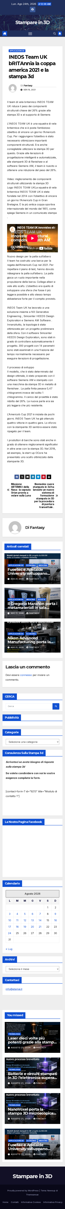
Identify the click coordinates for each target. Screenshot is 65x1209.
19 (25, 926)
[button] (54, 33)
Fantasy (28, 85)
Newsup (51, 1190)
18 (17, 926)
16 (55, 920)
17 (9, 926)
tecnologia (14, 1034)
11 (17, 920)
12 (25, 920)
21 (40, 926)
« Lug (9, 949)
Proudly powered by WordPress (23, 1190)
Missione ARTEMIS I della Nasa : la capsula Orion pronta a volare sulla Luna (21, 490)
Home (5, 1202)
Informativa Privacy (52, 1202)
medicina (43, 565)
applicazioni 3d (17, 51)
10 (9, 920)
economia (31, 565)
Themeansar (32, 1194)
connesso (26, 675)
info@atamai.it (14, 989)
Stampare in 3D (32, 22)
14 (40, 920)
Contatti (15, 1202)
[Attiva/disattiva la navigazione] (30, 33)
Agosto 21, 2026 (21, 1047)
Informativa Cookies (31, 1202)
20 (32, 926)
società (41, 599)
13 (32, 920)
